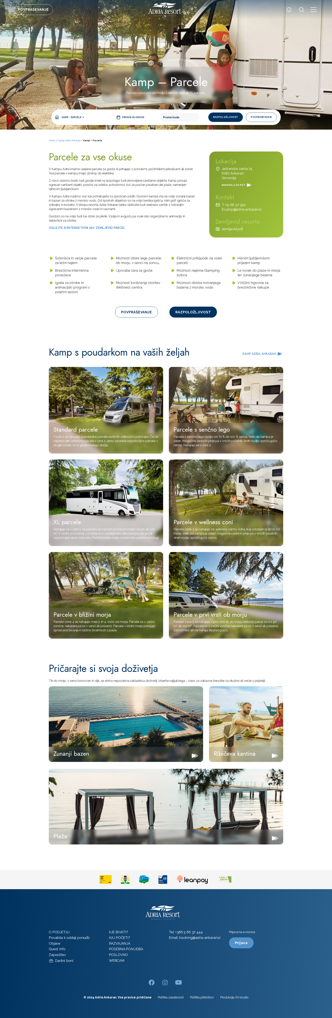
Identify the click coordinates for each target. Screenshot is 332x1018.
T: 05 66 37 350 (234, 205)
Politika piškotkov (202, 997)
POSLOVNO (118, 955)
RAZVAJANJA (119, 943)
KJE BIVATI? (118, 932)
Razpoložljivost (225, 117)
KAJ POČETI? (119, 938)
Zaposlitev (57, 955)
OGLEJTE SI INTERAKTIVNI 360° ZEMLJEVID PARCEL (87, 228)
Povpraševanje (33, 9)
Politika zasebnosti (171, 997)
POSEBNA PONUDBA (126, 949)
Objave (54, 943)
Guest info (57, 949)
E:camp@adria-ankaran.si (241, 209)
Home (52, 140)
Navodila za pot (233, 185)
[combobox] (72, 117)
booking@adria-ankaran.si (199, 938)
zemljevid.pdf (232, 229)
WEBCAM (116, 960)
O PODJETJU (59, 932)
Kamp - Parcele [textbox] (71, 117)
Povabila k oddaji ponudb (69, 938)
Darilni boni (64, 961)
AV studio (241, 997)
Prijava (241, 943)
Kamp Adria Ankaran (69, 140)
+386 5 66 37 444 (189, 932)
